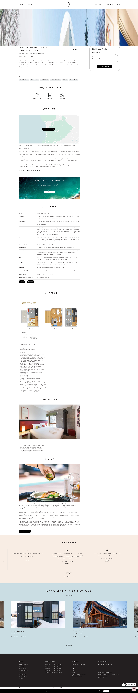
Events (30, 4)
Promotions (98, 4)
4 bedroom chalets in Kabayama (93, 687)
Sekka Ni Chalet (17, 631)
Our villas (21, 678)
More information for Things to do (30, 170)
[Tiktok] (111, 664)
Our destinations (23, 676)
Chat (73, 668)
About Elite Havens (23, 664)
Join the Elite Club (23, 670)
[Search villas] (117, 4)
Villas (21, 4)
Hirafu (20, 53)
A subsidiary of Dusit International (105, 672)
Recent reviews (22, 668)
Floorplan (30, 281)
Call (73, 670)
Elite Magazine (22, 674)
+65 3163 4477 (57, 670)
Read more (23, 67)
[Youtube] (108, 664)
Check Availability (104, 66)
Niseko (23, 53)
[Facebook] (99, 664)
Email (73, 672)
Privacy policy (101, 677)
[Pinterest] (106, 664)
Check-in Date (96, 52)
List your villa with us (77, 676)
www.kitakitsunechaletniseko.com (37, 53)
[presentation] (67, 573)
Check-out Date (96, 59)
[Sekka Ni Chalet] (38, 614)
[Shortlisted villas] (119, 4)
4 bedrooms (15, 636)
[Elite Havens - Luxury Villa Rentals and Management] (69, 7)
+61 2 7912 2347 (58, 664)
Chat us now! (49, 191)
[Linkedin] (103, 664)
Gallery (22, 281)
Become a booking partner (79, 674)
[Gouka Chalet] (100, 614)
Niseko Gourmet (55, 241)
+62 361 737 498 (58, 666)
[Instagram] (101, 664)
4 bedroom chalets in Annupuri (25, 687)
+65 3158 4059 (58, 672)
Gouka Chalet (78, 631)
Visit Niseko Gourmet (25, 531)
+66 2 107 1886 (58, 668)
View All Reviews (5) (69, 576)
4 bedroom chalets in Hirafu (58, 687)
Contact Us (110, 4)
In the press (21, 666)
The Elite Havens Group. (43, 277)
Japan (26, 53)
